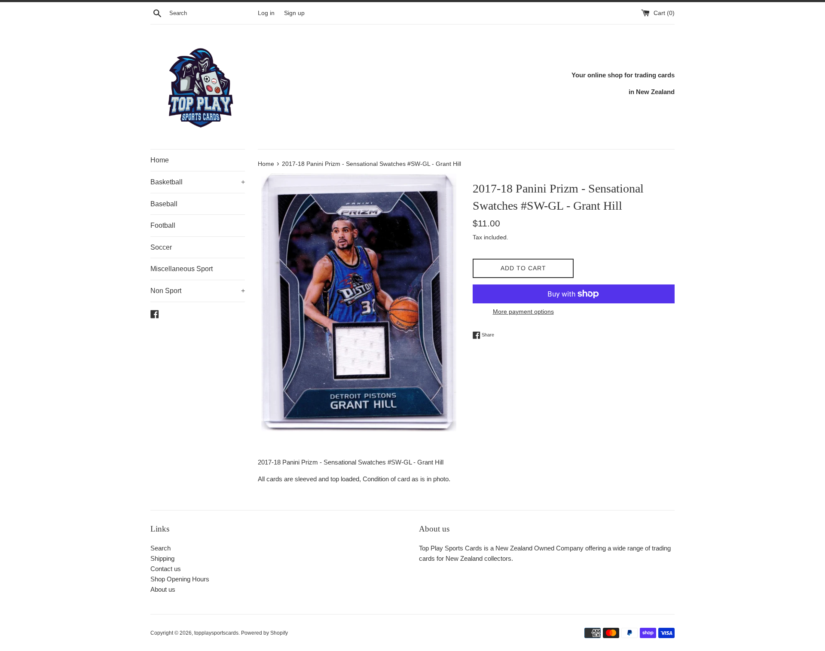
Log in (266, 13)
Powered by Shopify (264, 633)
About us (162, 589)
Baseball (163, 204)
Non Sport (197, 290)
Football (162, 225)
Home (159, 160)
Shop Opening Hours (179, 579)
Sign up (294, 13)
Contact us (165, 568)
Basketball (197, 182)
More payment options (523, 311)
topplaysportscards (216, 633)
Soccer (161, 247)
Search (160, 548)
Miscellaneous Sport (181, 268)
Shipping (162, 558)
